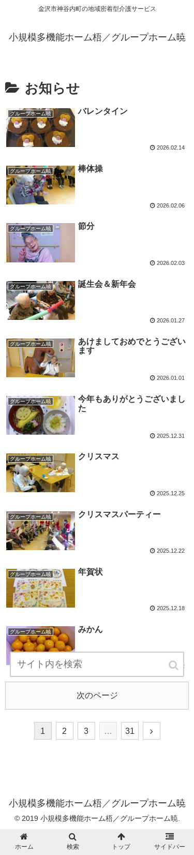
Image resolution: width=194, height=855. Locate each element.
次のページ (97, 695)
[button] (174, 665)
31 (130, 731)
